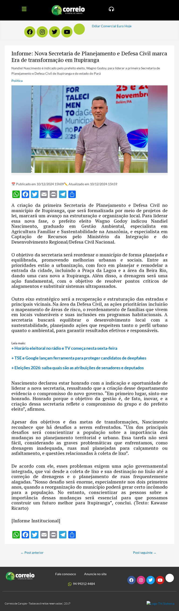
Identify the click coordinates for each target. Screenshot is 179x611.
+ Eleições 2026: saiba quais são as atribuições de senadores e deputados (77, 367)
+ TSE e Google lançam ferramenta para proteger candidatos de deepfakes (78, 357)
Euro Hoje (124, 26)
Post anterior (32, 552)
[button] (24, 9)
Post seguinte (144, 552)
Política (17, 81)
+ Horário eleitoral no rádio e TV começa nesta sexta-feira (64, 348)
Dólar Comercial (104, 26)
